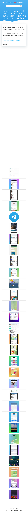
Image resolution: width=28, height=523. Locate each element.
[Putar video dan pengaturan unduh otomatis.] (14, 228)
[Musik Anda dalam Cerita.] (14, 461)
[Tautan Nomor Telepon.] (14, 450)
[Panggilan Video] (14, 295)
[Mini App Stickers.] (14, 417)
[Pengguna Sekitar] (14, 195)
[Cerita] (14, 184)
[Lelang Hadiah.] (14, 373)
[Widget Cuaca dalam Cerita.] (14, 428)
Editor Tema (6, 31)
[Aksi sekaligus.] (14, 328)
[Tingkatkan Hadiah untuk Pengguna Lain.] (14, 361)
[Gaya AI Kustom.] (14, 439)
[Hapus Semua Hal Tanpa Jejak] (14, 395)
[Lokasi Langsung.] (14, 350)
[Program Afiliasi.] (14, 206)
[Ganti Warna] (14, 173)
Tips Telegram (9, 2)
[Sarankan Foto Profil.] (14, 384)
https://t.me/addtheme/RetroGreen (11, 40)
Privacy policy (14, 512)
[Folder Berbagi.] (14, 273)
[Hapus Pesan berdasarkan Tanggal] (14, 472)
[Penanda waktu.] (14, 284)
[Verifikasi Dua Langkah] (14, 239)
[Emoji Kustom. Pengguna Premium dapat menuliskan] (14, 484)
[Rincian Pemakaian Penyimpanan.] (14, 406)
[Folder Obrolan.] (14, 261)
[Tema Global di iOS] (14, 339)
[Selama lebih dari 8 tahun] (14, 217)
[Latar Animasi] (14, 306)
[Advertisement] (14, 106)
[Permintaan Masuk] (14, 495)
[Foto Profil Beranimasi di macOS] (14, 317)
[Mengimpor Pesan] (14, 250)
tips (9, 44)
